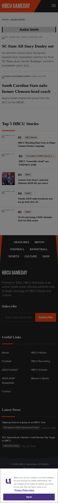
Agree (29, 497)
